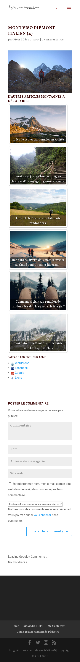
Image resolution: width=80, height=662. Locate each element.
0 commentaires (53, 40)
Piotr (16, 40)
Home (15, 626)
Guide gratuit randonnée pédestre (38, 632)
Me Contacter (56, 626)
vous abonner (42, 515)
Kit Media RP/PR (33, 626)
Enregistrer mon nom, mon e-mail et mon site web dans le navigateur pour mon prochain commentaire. (39, 489)
